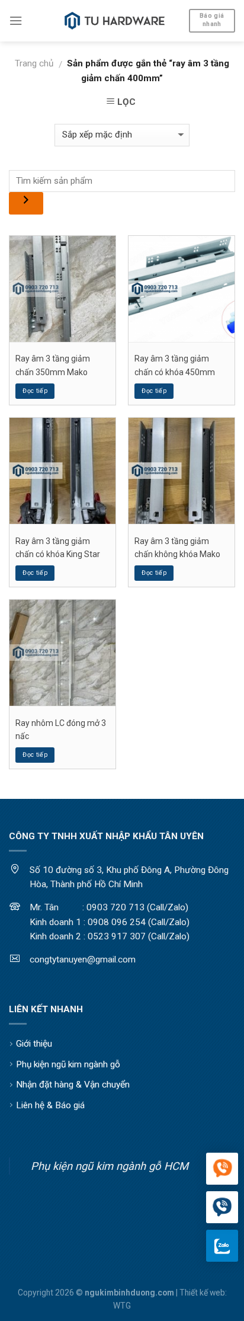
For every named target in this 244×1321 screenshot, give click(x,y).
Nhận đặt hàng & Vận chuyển (73, 1084)
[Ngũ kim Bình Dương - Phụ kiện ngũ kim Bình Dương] (115, 21)
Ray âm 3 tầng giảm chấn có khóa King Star (57, 547)
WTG (122, 1305)
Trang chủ (34, 63)
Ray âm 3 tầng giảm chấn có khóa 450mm (174, 365)
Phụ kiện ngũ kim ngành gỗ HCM (109, 1166)
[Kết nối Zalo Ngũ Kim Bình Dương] (222, 1246)
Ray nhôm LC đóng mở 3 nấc (60, 729)
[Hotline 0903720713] (222, 1207)
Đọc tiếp (35, 391)
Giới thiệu (34, 1043)
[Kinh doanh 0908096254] (222, 1169)
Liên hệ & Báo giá (50, 1105)
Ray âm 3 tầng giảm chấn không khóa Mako (177, 547)
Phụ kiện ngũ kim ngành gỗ (68, 1064)
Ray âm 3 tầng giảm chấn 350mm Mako (52, 365)
